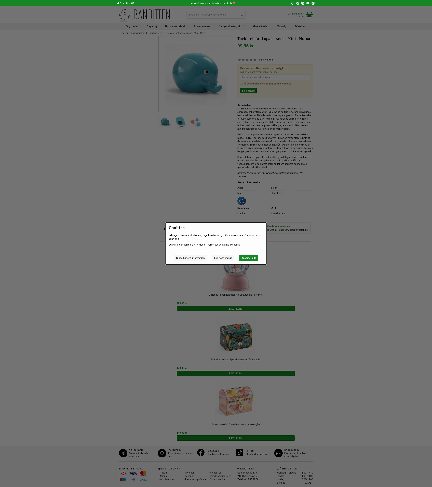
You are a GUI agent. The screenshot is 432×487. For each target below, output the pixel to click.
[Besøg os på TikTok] (313, 3)
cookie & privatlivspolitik (227, 244)
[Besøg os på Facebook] (298, 3)
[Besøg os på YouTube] (308, 3)
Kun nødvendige (223, 258)
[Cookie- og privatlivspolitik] (292, 3)
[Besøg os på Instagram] (303, 3)
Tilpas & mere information (190, 258)
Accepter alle (248, 258)
